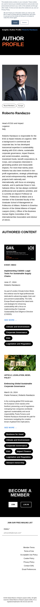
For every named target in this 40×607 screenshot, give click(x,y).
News (27, 375)
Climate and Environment (17, 327)
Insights (5, 30)
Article (8, 375)
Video (13, 265)
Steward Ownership (15, 463)
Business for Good (14, 434)
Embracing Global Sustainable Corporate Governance (18, 385)
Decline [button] (24, 22)
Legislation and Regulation (18, 344)
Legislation (18, 375)
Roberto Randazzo (30, 30)
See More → (10, 320)
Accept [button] (15, 22)
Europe (20, 105)
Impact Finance (24, 451)
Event (7, 265)
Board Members (9, 105)
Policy (7, 378)
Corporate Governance (16, 332)
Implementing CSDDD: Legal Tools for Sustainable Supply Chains (17, 273)
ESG (8, 338)
